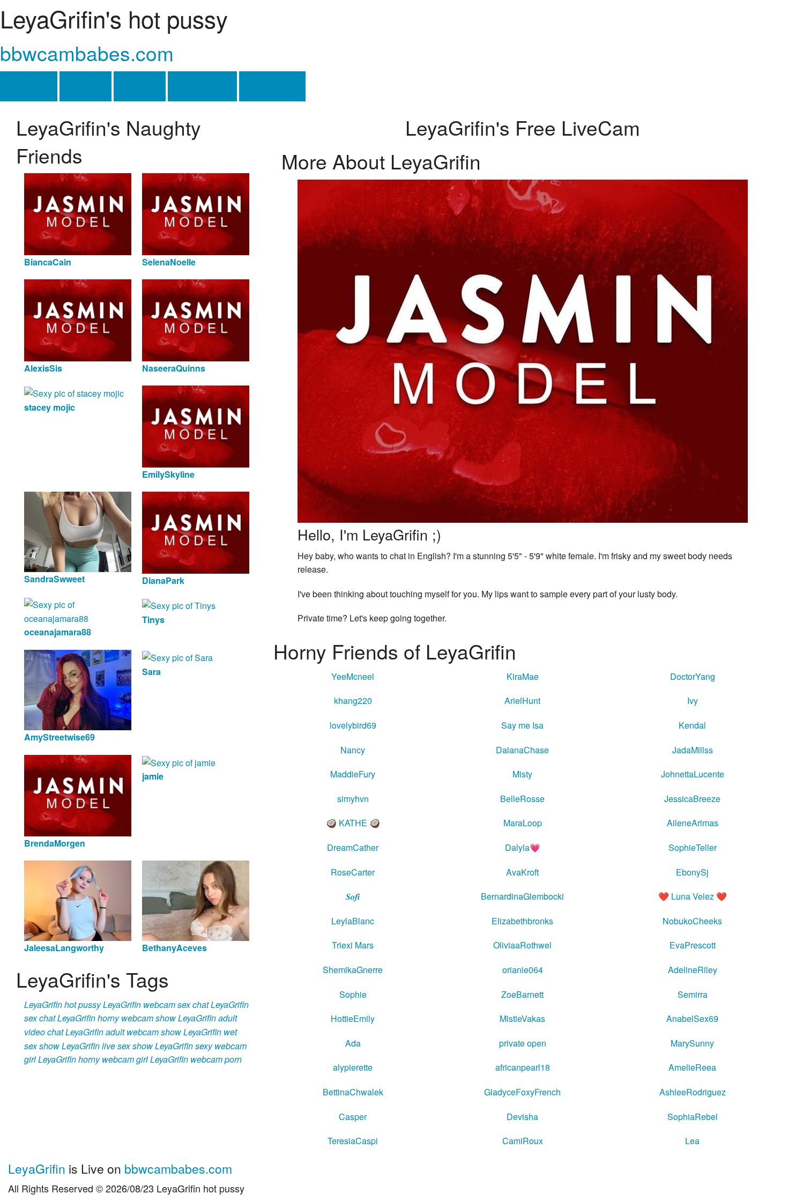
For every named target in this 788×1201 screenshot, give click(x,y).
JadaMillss (692, 750)
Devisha (522, 1116)
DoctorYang (692, 676)
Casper (353, 1116)
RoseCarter (353, 872)
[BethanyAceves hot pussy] (195, 900)
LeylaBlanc (352, 921)
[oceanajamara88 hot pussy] (77, 610)
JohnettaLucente (692, 774)
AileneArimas (692, 823)
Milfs (139, 86)
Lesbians (202, 86)
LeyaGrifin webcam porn (196, 1059)
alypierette (353, 1067)
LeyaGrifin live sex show (107, 1046)
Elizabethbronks (522, 921)
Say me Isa (522, 725)
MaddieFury (352, 774)
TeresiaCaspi (353, 1141)
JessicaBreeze (692, 798)
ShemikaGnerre (353, 969)
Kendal (692, 725)
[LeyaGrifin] (523, 350)
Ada (353, 1043)
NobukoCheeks (692, 921)
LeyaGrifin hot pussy (62, 1004)
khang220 (353, 700)
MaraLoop (522, 823)
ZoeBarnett (522, 994)
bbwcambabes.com (87, 53)
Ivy (692, 700)
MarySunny (692, 1043)
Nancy (352, 750)
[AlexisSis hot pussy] (77, 319)
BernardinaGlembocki (522, 896)
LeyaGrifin (36, 1168)
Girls (85, 86)
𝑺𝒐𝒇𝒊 (353, 896)
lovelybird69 (353, 725)
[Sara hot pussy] (177, 656)
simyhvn (353, 798)
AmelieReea (692, 1067)
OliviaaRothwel (522, 945)
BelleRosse (522, 798)
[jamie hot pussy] (178, 761)
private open (522, 1043)
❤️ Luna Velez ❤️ (692, 896)
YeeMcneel (352, 676)
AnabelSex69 (692, 1018)
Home (28, 86)
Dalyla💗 (522, 847)
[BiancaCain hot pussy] (77, 213)
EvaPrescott (693, 945)
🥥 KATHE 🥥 (353, 823)
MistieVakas (522, 1018)
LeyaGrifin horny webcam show (116, 1018)
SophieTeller (692, 847)
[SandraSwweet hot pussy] (77, 530)
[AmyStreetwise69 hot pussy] (77, 689)
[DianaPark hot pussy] (195, 531)
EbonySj (692, 872)
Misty (522, 774)
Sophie (353, 994)
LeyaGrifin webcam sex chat (156, 1004)
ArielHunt (522, 700)
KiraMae (523, 676)
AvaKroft (522, 872)
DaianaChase (522, 750)
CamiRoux (522, 1141)
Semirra (693, 994)
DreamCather (352, 847)
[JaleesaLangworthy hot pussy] (77, 900)
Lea (692, 1141)
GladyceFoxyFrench (522, 1092)
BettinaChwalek (353, 1092)
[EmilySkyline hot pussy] (195, 425)
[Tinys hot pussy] (178, 604)
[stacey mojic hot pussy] (74, 392)
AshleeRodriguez (692, 1092)
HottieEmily (353, 1018)
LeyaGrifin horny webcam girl (93, 1059)
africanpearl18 (522, 1067)
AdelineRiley (692, 969)
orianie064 (522, 969)
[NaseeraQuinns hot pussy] (195, 319)
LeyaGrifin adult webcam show (123, 1032)
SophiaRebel (692, 1116)
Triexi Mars (353, 945)
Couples (272, 86)
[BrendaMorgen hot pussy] (77, 794)
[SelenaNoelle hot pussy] (195, 213)
